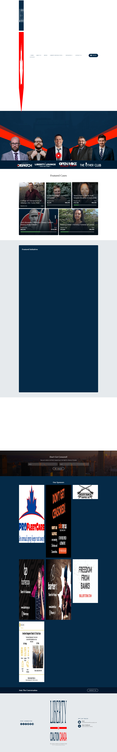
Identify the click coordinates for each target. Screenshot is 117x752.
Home (32, 55)
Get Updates (58, 468)
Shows (45, 55)
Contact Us (78, 55)
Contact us (92, 690)
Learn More (29, 278)
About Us (38, 55)
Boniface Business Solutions (60, 744)
